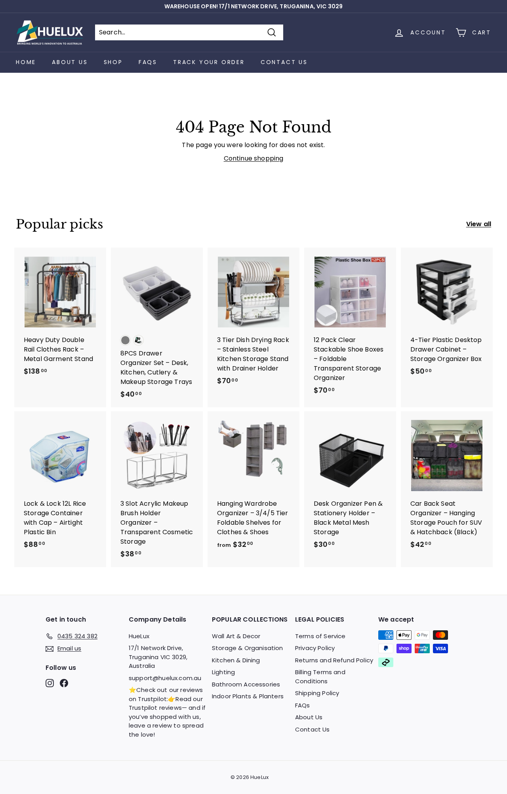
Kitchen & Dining (236, 660)
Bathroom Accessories (246, 684)
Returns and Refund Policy (334, 660)
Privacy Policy (315, 648)
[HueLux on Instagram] (50, 683)
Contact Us (284, 62)
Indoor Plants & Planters (248, 696)
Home (26, 62)
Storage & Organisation (247, 648)
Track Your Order (209, 62)
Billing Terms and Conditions (320, 676)
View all (478, 224)
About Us (70, 62)
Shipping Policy (317, 693)
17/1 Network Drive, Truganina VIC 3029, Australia (158, 657)
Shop (113, 62)
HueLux (139, 636)
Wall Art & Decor (236, 636)
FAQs (148, 62)
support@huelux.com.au (165, 678)
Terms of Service (320, 636)
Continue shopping (254, 158)
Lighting (223, 672)
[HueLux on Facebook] (64, 683)
